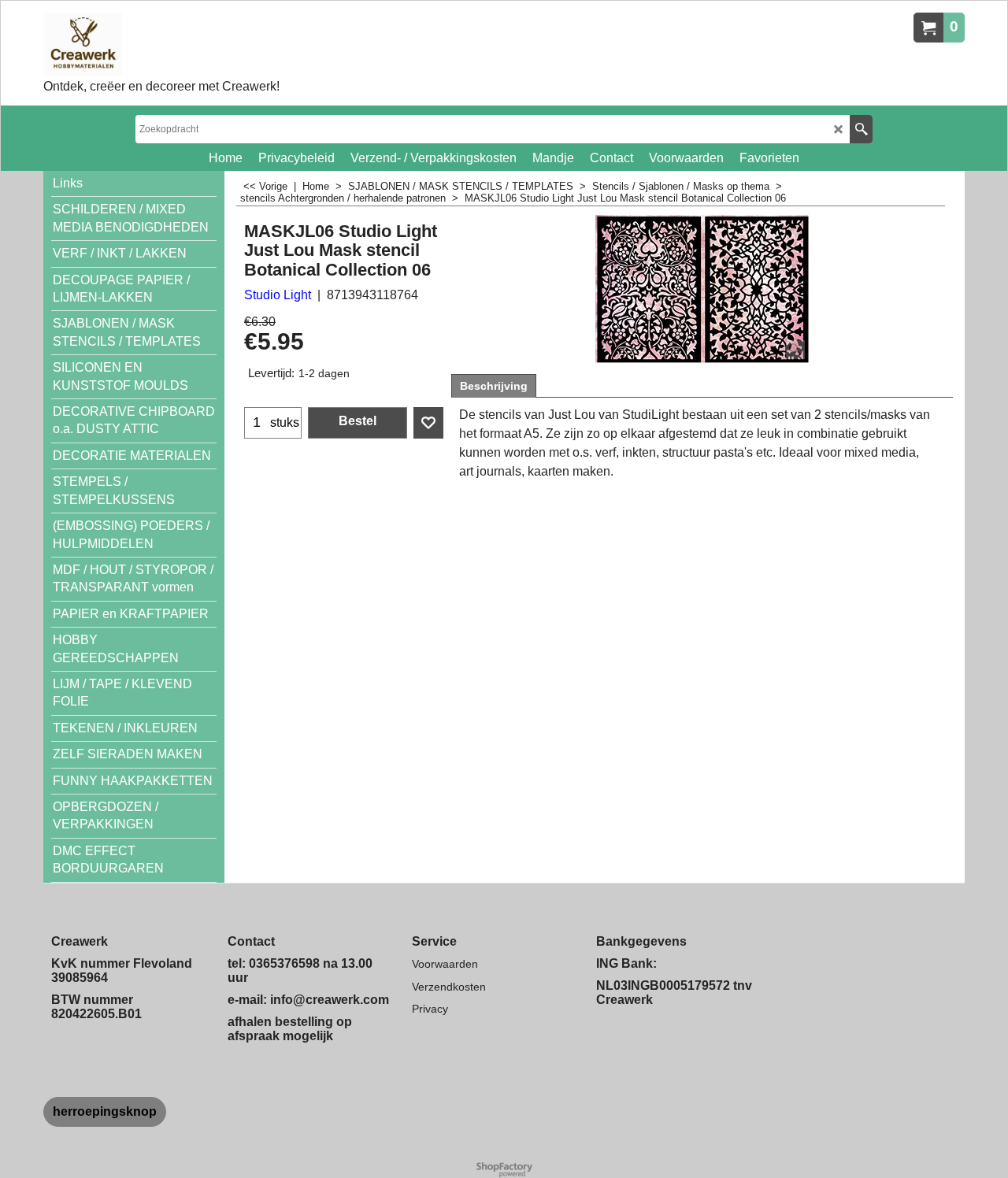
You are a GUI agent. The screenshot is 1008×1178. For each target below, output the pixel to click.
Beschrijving (494, 386)
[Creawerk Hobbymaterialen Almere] (161, 44)
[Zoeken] (861, 129)
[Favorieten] (428, 423)
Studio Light (277, 295)
